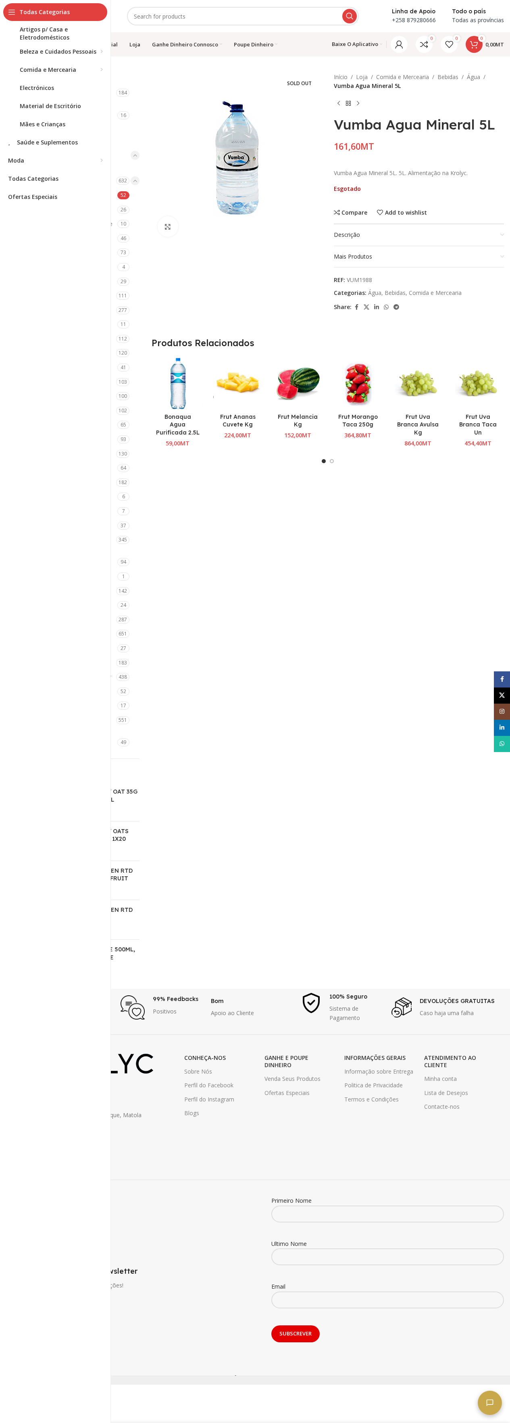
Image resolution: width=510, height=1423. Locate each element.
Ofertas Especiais (287, 1093)
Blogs (191, 1113)
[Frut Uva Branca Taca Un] (478, 383)
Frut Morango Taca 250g (358, 420)
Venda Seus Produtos (292, 1078)
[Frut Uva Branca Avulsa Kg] (418, 383)
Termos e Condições (371, 1099)
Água (473, 77)
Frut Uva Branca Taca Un (478, 424)
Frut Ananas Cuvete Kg (238, 420)
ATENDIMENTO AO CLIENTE (450, 1061)
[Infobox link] (162, 1007)
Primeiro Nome (291, 1200)
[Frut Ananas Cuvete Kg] (238, 383)
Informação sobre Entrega (378, 1071)
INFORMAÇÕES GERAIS (375, 1058)
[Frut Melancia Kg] (298, 383)
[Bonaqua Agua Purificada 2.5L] (178, 383)
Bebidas (447, 77)
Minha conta (440, 1078)
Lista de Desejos (446, 1093)
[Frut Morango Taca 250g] (358, 383)
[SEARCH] (349, 16)
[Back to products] (348, 104)
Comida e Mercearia (402, 77)
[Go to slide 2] (332, 461)
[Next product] (358, 104)
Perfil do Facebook (208, 1085)
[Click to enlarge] (168, 226)
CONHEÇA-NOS (205, 1058)
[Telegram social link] (396, 307)
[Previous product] (338, 104)
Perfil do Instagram (209, 1099)
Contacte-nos (442, 1106)
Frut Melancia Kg (298, 420)
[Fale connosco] (490, 1403)
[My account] (399, 44)
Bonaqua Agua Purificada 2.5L (178, 424)
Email (278, 1286)
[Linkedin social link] (376, 307)
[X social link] (366, 307)
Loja (362, 77)
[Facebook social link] (356, 307)
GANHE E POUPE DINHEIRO (286, 1061)
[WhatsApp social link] (386, 307)
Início (341, 77)
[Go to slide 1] (324, 461)
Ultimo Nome (289, 1243)
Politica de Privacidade (373, 1085)
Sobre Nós (198, 1071)
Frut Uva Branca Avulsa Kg (418, 424)
